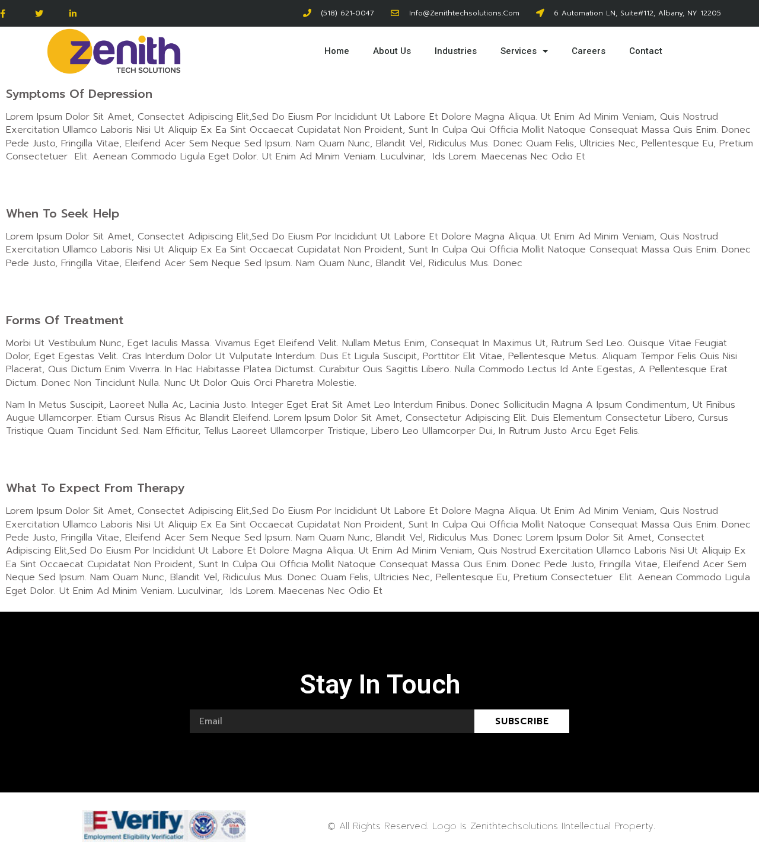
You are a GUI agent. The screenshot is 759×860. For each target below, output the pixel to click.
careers (588, 51)
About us (392, 51)
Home (336, 51)
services (518, 51)
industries (456, 51)
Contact (645, 51)
